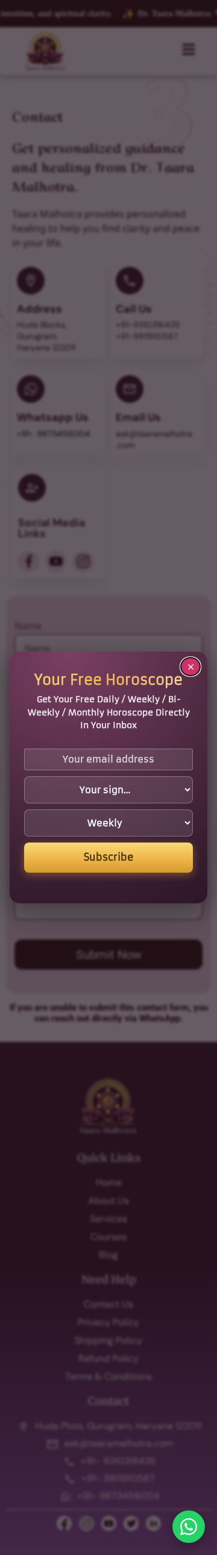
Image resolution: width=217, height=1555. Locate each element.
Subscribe (109, 857)
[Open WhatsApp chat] (188, 1526)
